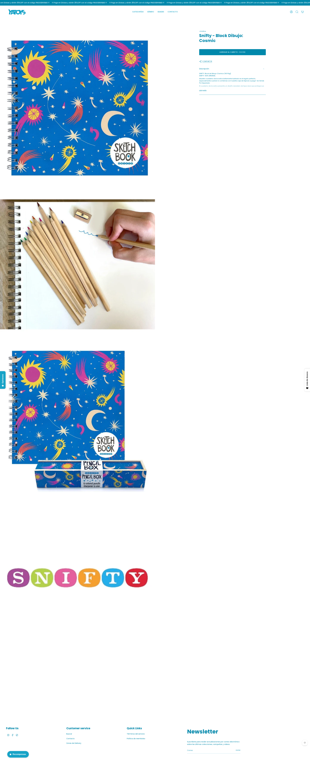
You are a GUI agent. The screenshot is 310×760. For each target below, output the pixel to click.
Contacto (70, 738)
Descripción (204, 69)
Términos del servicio (136, 734)
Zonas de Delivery (73, 743)
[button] (137, 12)
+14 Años (202, 31)
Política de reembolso (136, 738)
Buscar (69, 734)
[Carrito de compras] (302, 12)
